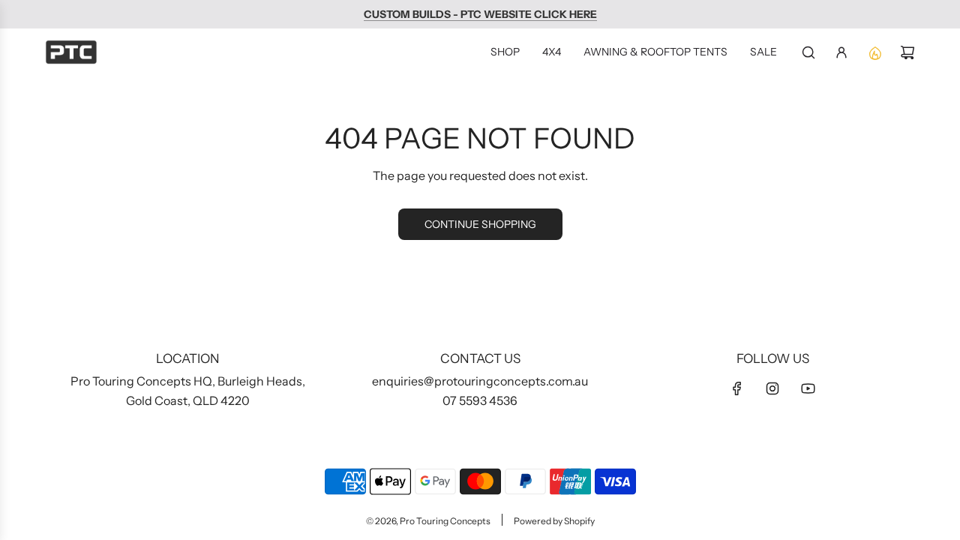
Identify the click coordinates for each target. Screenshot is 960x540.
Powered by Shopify (554, 520)
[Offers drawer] (874, 52)
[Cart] (907, 52)
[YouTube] (807, 388)
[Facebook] (737, 388)
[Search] (808, 52)
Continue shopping (480, 224)
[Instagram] (772, 388)
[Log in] (841, 52)
